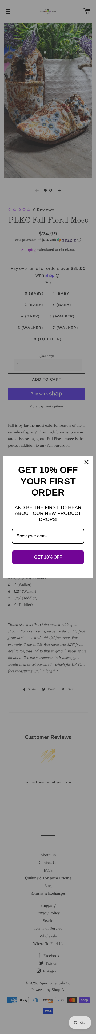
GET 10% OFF (48, 557)
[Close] (86, 462)
